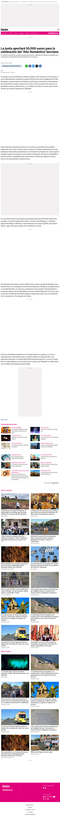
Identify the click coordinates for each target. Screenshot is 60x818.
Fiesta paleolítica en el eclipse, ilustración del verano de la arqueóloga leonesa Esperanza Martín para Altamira (14, 565)
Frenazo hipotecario (23, 1)
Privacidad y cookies (30, 809)
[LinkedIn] (40, 66)
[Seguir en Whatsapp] (46, 799)
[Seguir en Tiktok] (44, 799)
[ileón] (10, 786)
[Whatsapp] (26, 66)
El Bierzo (40, 33)
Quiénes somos (30, 805)
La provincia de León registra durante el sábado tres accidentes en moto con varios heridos (15, 644)
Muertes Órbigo (38, 1)
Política (11, 33)
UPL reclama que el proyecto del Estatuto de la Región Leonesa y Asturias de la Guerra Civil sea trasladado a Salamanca (44, 591)
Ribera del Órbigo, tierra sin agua (41, 752)
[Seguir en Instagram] (51, 796)
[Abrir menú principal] (58, 29)
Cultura (16, 33)
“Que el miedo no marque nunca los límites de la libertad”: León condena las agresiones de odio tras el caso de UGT (14, 538)
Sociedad (21, 33)
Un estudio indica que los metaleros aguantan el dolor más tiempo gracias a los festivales (15, 673)
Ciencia (27, 33)
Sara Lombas (34, 569)
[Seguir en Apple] (45, 788)
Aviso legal (30, 812)
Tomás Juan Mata (35, 754)
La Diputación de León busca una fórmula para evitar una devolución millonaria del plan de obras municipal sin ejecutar (44, 512)
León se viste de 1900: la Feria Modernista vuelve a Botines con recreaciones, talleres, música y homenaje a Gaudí (14, 591)
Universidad (34, 33)
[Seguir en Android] (43, 788)
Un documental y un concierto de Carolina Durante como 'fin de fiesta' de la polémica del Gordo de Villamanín (45, 565)
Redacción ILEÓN (35, 543)
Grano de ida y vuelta (31, 1)
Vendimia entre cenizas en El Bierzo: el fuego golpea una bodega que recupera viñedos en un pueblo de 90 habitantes (14, 512)
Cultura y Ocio (4, 419)
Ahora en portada (6, 490)
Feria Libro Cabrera (54, 1)
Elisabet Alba (4, 516)
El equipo (30, 807)
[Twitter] (36, 66)
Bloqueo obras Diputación (14, 1)
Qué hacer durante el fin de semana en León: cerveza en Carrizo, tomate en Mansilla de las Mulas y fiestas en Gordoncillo (43, 538)
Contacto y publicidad (30, 814)
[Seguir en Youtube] (54, 796)
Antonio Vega (34, 516)
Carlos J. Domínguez (6, 594)
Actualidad (4, 33)
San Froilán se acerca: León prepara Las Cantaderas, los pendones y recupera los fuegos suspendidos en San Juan (44, 644)
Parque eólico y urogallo (46, 1)
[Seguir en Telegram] (49, 796)
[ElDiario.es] (53, 33)
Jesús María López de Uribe (7, 569)
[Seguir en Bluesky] (44, 796)
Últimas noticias (6, 651)
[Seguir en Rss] (48, 799)
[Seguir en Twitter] (46, 796)
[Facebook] (30, 66)
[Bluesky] (33, 66)
